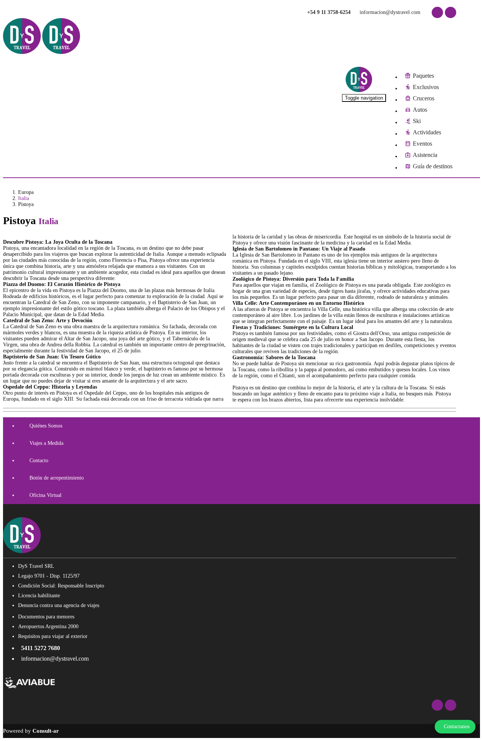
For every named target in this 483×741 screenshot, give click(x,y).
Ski (417, 121)
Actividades (427, 132)
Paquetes (423, 75)
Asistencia (425, 155)
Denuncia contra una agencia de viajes (58, 605)
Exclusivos (426, 87)
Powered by (31, 731)
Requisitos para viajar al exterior (53, 636)
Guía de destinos (432, 166)
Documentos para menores (46, 617)
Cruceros (423, 98)
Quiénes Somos (45, 426)
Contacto (38, 460)
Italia (23, 198)
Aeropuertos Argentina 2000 (48, 626)
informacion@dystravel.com (389, 12)
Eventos (422, 143)
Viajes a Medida (46, 443)
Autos (420, 109)
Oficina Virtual (45, 495)
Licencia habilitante (39, 595)
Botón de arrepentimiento (56, 478)
